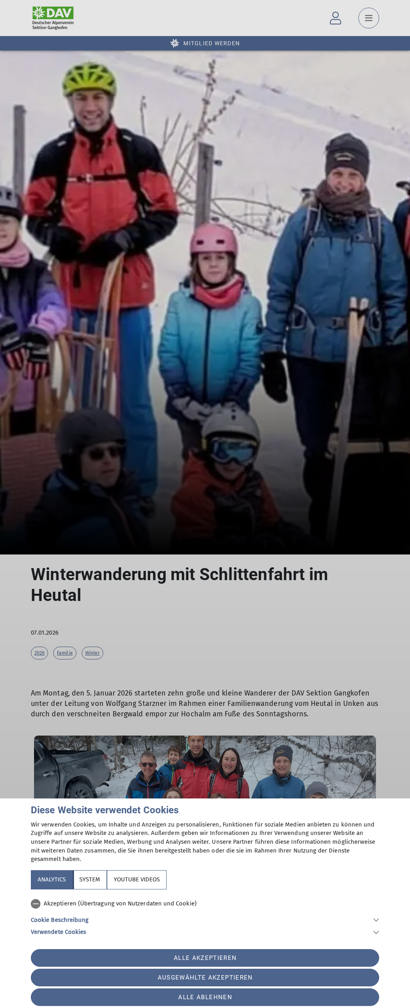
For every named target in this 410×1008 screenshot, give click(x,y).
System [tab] (89, 879)
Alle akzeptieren (205, 958)
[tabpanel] (205, 916)
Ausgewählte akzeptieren (205, 977)
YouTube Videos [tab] (137, 879)
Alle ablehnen (205, 997)
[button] (205, 919)
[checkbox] (205, 904)
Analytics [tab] (52, 879)
